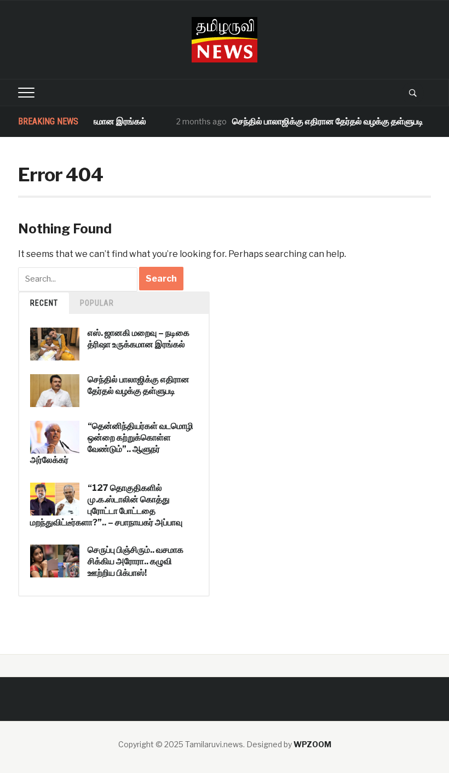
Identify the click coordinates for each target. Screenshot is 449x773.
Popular (97, 303)
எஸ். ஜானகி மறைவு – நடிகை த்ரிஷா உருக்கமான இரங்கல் (138, 339)
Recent (44, 303)
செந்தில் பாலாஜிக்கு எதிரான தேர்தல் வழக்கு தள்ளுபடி (320, 121)
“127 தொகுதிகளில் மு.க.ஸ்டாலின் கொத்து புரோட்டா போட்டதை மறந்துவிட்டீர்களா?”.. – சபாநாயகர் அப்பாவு (106, 505)
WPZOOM (312, 744)
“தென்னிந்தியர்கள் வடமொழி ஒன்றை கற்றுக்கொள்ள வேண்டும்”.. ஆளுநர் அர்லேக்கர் (111, 443)
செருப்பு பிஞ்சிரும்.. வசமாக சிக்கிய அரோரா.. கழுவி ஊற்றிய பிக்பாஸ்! (135, 561)
